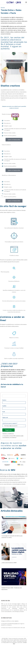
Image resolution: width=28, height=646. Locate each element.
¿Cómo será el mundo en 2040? (9, 562)
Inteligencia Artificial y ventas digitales (10, 621)
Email (3, 411)
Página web (5, 417)
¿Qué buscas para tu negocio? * (10, 423)
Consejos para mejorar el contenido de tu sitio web (13, 627)
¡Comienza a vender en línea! (12, 318)
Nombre (4, 400)
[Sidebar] (2, 196)
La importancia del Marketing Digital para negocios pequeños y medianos (12, 624)
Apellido (4, 405)
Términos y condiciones (8, 433)
